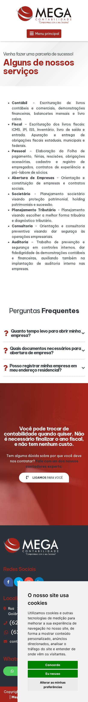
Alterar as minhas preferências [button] (53, 685)
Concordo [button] (52, 665)
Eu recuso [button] (52, 673)
